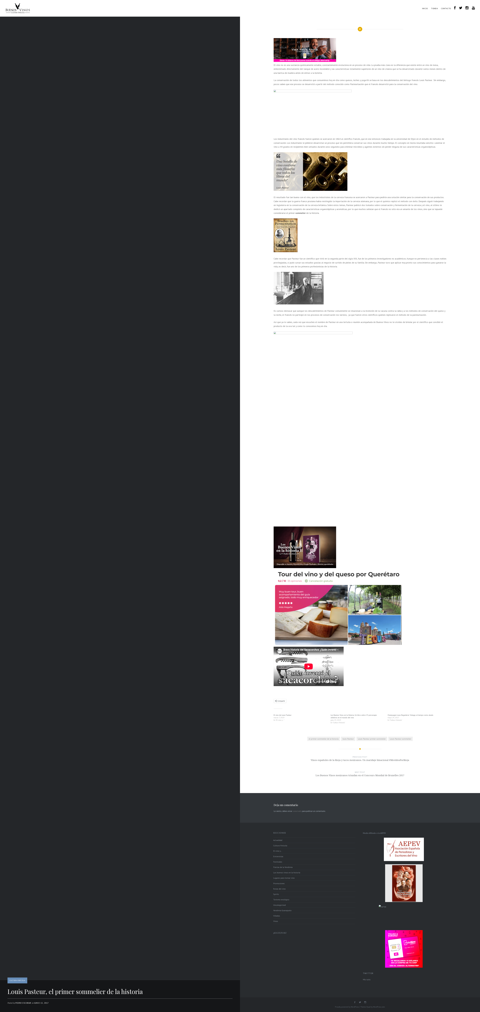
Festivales (277, 862)
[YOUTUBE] (473, 8)
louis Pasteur (348, 739)
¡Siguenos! (279, 933)
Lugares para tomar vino (284, 878)
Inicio (425, 8)
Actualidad (277, 840)
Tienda (434, 8)
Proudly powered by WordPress (347, 1007)
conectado (297, 811)
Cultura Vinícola (17, 980)
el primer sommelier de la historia (323, 739)
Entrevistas (278, 856)
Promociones (279, 883)
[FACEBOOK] (455, 8)
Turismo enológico (281, 899)
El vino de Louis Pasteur (283, 715)
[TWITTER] (460, 8)
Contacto (446, 8)
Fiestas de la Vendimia (282, 867)
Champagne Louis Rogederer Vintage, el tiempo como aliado (410, 715)
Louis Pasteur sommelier (400, 739)
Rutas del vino (279, 889)
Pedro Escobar (23, 1003)
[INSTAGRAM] (467, 8)
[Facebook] (355, 1002)
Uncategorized (279, 905)
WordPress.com (379, 1007)
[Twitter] (360, 1002)
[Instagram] (365, 1002)
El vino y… (277, 851)
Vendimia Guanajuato (282, 910)
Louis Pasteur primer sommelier (372, 739)
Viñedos (276, 916)
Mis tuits (366, 979)
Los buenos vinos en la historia (286, 872)
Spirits (276, 894)
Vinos (275, 921)
